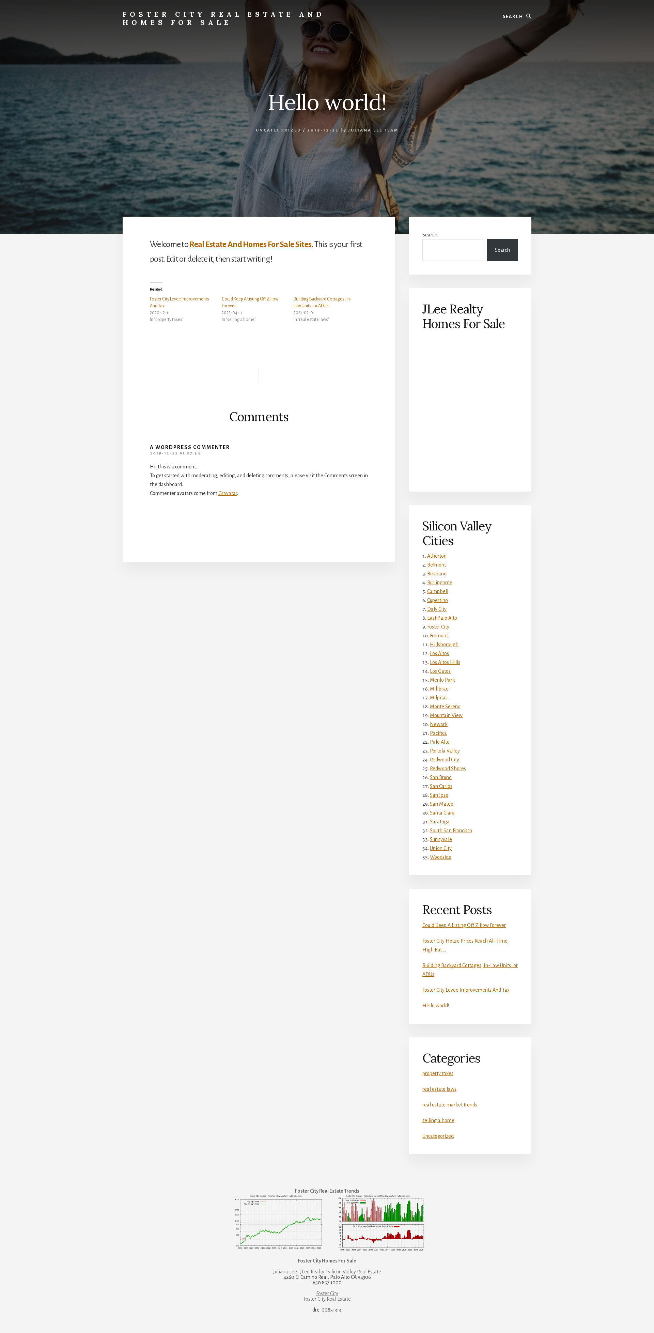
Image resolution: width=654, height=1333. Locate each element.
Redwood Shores (448, 768)
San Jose (439, 795)
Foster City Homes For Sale (327, 1261)
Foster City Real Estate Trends (327, 1191)
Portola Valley (445, 751)
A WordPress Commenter (190, 447)
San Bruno (441, 777)
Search (429, 234)
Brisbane (437, 573)
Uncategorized (278, 130)
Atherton (437, 556)
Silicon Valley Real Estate (354, 1271)
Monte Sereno (445, 706)
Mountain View (446, 715)
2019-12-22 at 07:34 (175, 453)
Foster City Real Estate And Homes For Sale (224, 18)
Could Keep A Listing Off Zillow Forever (464, 925)
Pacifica (438, 733)
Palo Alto (440, 742)
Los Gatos (440, 671)
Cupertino (437, 600)
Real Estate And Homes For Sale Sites (250, 244)
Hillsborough (444, 644)
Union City (441, 848)
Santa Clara (442, 813)
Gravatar (227, 493)
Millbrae (439, 689)
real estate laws (439, 1089)
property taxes (437, 1073)
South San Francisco (451, 830)
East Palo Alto (442, 618)
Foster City (438, 627)
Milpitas (439, 697)
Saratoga (440, 821)
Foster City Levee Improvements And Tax (466, 990)
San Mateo (441, 804)
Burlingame (439, 582)
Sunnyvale (441, 839)
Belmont (436, 565)
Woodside (440, 857)
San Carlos (441, 786)
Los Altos (439, 653)
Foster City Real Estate (327, 1299)
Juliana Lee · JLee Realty (298, 1271)
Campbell (437, 591)
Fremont (439, 635)
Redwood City (444, 759)
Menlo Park (442, 680)
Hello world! (435, 1005)
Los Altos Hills (445, 662)
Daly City (437, 609)
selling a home (438, 1120)
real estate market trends (449, 1104)
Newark (439, 724)
